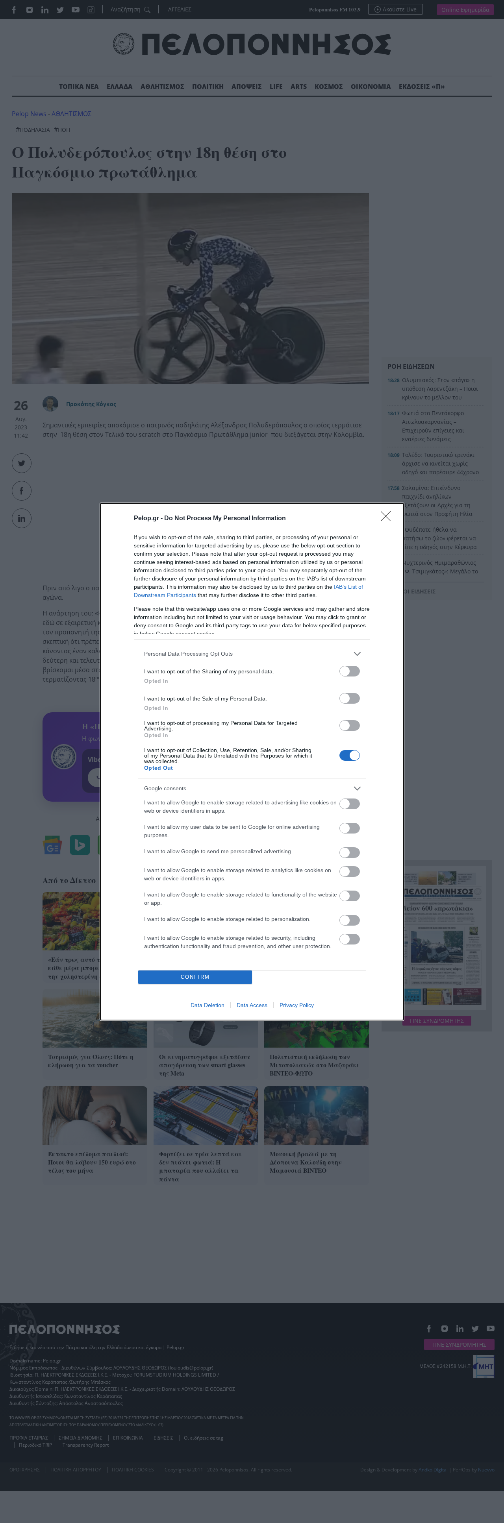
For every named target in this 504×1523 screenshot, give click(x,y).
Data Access (252, 1005)
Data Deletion (207, 1005)
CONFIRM (195, 977)
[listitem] (252, 654)
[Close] (388, 518)
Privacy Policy (297, 1005)
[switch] (349, 671)
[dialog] (252, 761)
